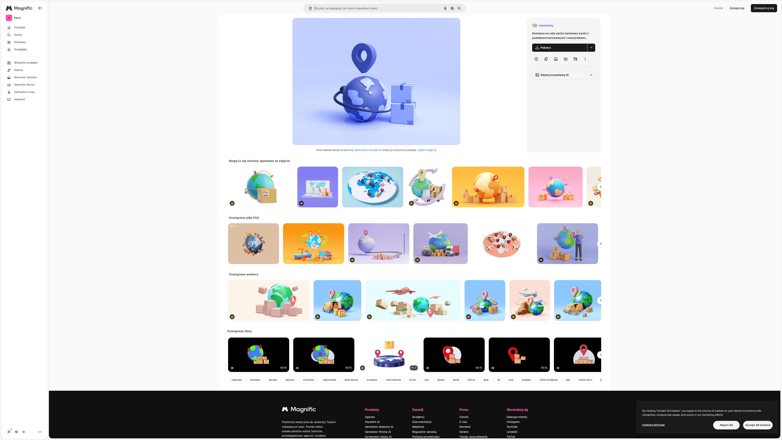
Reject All (726, 425)
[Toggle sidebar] (40, 8)
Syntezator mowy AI (378, 437)
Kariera (463, 432)
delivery (290, 380)
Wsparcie (418, 427)
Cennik (718, 8)
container (308, 380)
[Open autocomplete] (308, 8)
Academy (418, 417)
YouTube (512, 427)
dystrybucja (351, 380)
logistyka (237, 380)
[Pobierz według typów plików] (591, 48)
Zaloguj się (736, 8)
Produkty (372, 409)
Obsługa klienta (517, 417)
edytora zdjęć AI (427, 150)
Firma (463, 409)
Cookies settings (653, 425)
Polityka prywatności (425, 437)
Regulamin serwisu (424, 432)
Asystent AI (372, 422)
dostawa (255, 380)
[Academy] (16, 432)
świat (456, 380)
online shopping (548, 380)
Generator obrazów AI (379, 427)
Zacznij (417, 409)
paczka (273, 380)
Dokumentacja (421, 422)
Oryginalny (320, 26)
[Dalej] (600, 187)
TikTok (511, 437)
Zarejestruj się (764, 8)
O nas (463, 422)
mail (511, 380)
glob (486, 380)
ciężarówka (329, 380)
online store (585, 380)
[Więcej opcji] (585, 59)
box (427, 380)
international (393, 380)
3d (498, 380)
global (440, 380)
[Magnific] (299, 410)
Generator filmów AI (378, 432)
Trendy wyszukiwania (473, 437)
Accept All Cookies (757, 425)
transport (372, 380)
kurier (412, 380)
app (568, 380)
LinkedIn (512, 432)
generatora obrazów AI (368, 150)
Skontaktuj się (517, 409)
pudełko (526, 380)
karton (471, 380)
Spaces (370, 417)
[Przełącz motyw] (23, 432)
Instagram (513, 422)
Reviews (464, 427)
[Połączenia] (9, 432)
